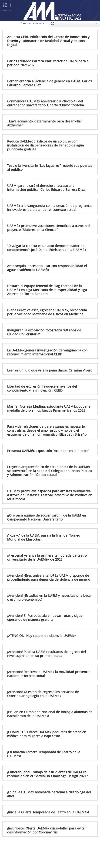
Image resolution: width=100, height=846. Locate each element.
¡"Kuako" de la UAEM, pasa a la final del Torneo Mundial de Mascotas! (43, 537)
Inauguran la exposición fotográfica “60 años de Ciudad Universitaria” (44, 332)
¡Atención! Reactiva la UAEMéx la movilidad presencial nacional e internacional (49, 674)
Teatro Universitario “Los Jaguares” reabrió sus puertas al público (49, 167)
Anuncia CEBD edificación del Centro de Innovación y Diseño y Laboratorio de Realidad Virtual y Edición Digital (48, 41)
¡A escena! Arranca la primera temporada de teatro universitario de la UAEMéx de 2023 (47, 557)
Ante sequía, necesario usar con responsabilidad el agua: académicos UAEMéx (47, 268)
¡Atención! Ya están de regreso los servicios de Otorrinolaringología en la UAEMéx (43, 694)
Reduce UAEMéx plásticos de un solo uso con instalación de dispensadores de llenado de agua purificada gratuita (45, 145)
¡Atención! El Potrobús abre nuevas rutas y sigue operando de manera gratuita (45, 617)
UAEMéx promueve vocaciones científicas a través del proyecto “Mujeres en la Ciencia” (48, 228)
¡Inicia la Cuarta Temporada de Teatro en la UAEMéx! (48, 812)
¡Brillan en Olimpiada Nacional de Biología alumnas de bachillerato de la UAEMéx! (50, 714)
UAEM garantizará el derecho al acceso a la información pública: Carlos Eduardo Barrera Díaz (46, 187)
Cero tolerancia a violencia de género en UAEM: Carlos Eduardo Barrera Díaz (49, 83)
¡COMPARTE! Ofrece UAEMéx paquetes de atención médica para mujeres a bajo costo (46, 734)
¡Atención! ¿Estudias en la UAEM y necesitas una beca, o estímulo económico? (49, 597)
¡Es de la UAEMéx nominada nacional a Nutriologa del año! (49, 794)
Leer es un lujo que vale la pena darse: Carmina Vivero (49, 370)
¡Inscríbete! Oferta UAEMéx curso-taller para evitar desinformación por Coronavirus (46, 830)
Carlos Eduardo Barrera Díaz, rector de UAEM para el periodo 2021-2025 (48, 63)
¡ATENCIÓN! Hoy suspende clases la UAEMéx (41, 636)
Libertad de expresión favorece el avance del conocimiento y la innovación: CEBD (42, 388)
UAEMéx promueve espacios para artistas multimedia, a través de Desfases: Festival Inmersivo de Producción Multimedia (49, 495)
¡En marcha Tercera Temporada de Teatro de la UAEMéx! (43, 754)
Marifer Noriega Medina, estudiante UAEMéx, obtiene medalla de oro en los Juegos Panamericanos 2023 (48, 408)
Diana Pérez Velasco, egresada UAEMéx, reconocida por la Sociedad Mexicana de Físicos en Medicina (47, 312)
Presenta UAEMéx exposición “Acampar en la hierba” (48, 451)
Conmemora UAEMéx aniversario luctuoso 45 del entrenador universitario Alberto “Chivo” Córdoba (45, 103)
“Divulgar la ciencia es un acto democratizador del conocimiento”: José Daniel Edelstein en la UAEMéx (46, 248)
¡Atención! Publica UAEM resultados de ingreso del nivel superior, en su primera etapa (46, 654)
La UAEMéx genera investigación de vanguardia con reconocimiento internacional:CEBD (47, 352)
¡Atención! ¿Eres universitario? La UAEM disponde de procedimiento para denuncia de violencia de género (48, 577)
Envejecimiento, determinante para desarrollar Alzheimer (44, 123)
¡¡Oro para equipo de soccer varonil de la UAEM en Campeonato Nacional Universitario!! (46, 517)
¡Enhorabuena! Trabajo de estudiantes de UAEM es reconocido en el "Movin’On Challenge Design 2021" (47, 774)
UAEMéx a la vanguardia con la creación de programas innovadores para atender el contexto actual (49, 208)
